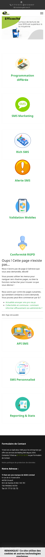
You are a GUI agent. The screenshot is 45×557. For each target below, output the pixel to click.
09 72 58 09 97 (29, 5)
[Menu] (41, 13)
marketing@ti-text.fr (23, 7)
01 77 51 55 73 (17, 5)
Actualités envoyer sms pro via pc (21, 302)
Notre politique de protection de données (18, 462)
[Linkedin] (21, 2)
